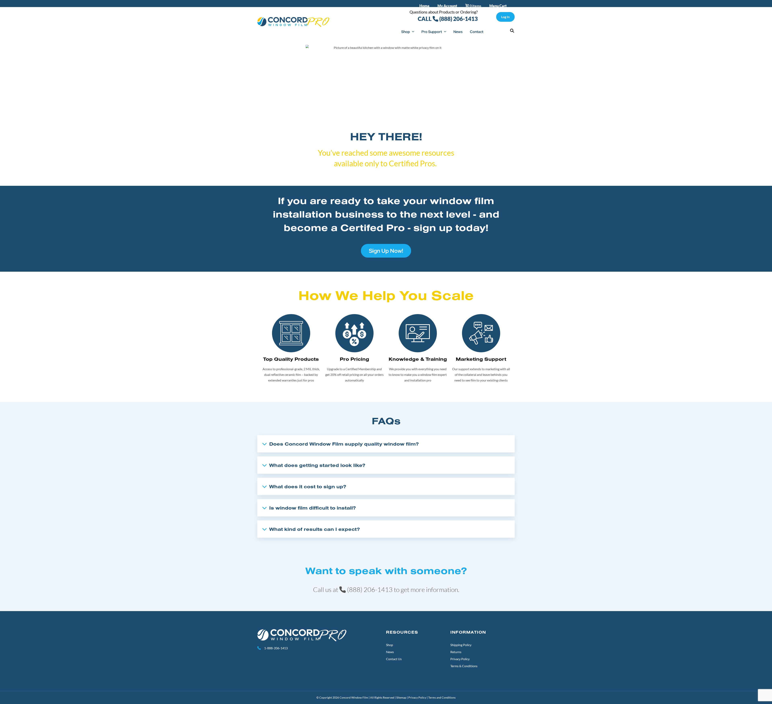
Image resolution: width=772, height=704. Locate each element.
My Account (447, 6)
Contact (476, 31)
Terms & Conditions (463, 666)
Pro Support (431, 31)
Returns (455, 652)
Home (424, 6)
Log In (505, 17)
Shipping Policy (460, 645)
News (458, 31)
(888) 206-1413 (458, 18)
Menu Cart (498, 6)
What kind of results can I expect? (314, 529)
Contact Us (394, 659)
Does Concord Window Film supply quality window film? (344, 444)
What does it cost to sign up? (307, 486)
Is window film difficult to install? (312, 508)
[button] (512, 31)
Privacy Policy (460, 659)
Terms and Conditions (442, 697)
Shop (405, 31)
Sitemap (401, 697)
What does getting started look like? (317, 465)
